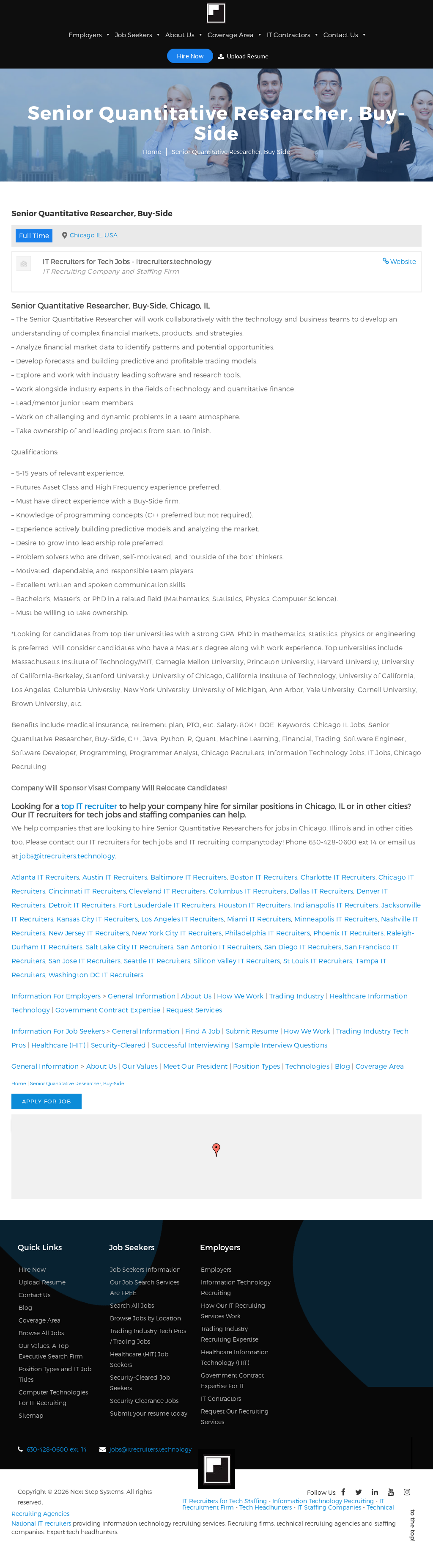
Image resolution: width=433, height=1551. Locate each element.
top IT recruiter (89, 805)
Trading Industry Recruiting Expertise (229, 1334)
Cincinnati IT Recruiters (87, 891)
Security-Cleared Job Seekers (140, 1383)
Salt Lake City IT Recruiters (129, 947)
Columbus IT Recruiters (248, 891)
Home (152, 151)
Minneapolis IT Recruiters (336, 919)
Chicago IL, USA (94, 235)
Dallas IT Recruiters (321, 891)
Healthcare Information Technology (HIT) (235, 1357)
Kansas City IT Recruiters (97, 919)
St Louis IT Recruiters (318, 961)
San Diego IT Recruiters (303, 947)
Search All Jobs (132, 1305)
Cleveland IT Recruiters (167, 891)
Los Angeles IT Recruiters (182, 919)
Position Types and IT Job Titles (55, 1374)
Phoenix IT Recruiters (348, 933)
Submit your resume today (148, 1413)
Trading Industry (296, 996)
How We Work (240, 996)
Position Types (256, 1066)
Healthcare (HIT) (58, 1045)
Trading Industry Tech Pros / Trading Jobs (148, 1336)
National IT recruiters (41, 1523)
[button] (216, 1150)
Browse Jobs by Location (145, 1318)
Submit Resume (252, 1031)
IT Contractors (288, 34)
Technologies (307, 1066)
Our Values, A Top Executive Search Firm (51, 1351)
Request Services (194, 1010)
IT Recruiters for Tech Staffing (224, 1500)
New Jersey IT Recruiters (89, 933)
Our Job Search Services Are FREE (144, 1287)
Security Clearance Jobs (144, 1400)
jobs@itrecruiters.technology (67, 856)
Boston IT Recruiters (263, 877)
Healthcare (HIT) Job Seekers (139, 1359)
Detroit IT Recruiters (82, 905)
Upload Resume (247, 56)
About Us (180, 34)
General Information (141, 996)
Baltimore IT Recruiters (189, 877)
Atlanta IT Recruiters (45, 877)
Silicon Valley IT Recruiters (237, 961)
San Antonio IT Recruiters (219, 947)
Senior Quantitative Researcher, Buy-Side (77, 1083)
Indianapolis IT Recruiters (336, 905)
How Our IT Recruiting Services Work (233, 1311)
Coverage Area (231, 34)
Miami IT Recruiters (259, 919)
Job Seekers (133, 34)
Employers (85, 34)
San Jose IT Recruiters (85, 961)
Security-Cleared (118, 1045)
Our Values (140, 1066)
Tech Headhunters (265, 1507)
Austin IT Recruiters (114, 877)
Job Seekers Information (145, 1269)
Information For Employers (56, 996)
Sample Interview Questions (281, 1045)
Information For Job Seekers (58, 1031)
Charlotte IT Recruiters (338, 877)
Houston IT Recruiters (254, 905)
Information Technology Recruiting (236, 1287)
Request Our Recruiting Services (235, 1416)
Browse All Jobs (41, 1332)
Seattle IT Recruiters (157, 961)
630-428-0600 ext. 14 (57, 1449)
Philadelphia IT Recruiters (267, 933)
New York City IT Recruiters (177, 933)
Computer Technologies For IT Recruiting (53, 1397)
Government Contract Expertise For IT (232, 1380)
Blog (342, 1066)
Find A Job (202, 1031)
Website (403, 261)
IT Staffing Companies (329, 1507)
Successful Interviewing (191, 1045)
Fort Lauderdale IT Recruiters (167, 905)
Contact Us (340, 34)
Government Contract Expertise (108, 1010)
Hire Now (190, 56)
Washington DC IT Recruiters (96, 975)
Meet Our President (195, 1066)
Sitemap (31, 1415)
